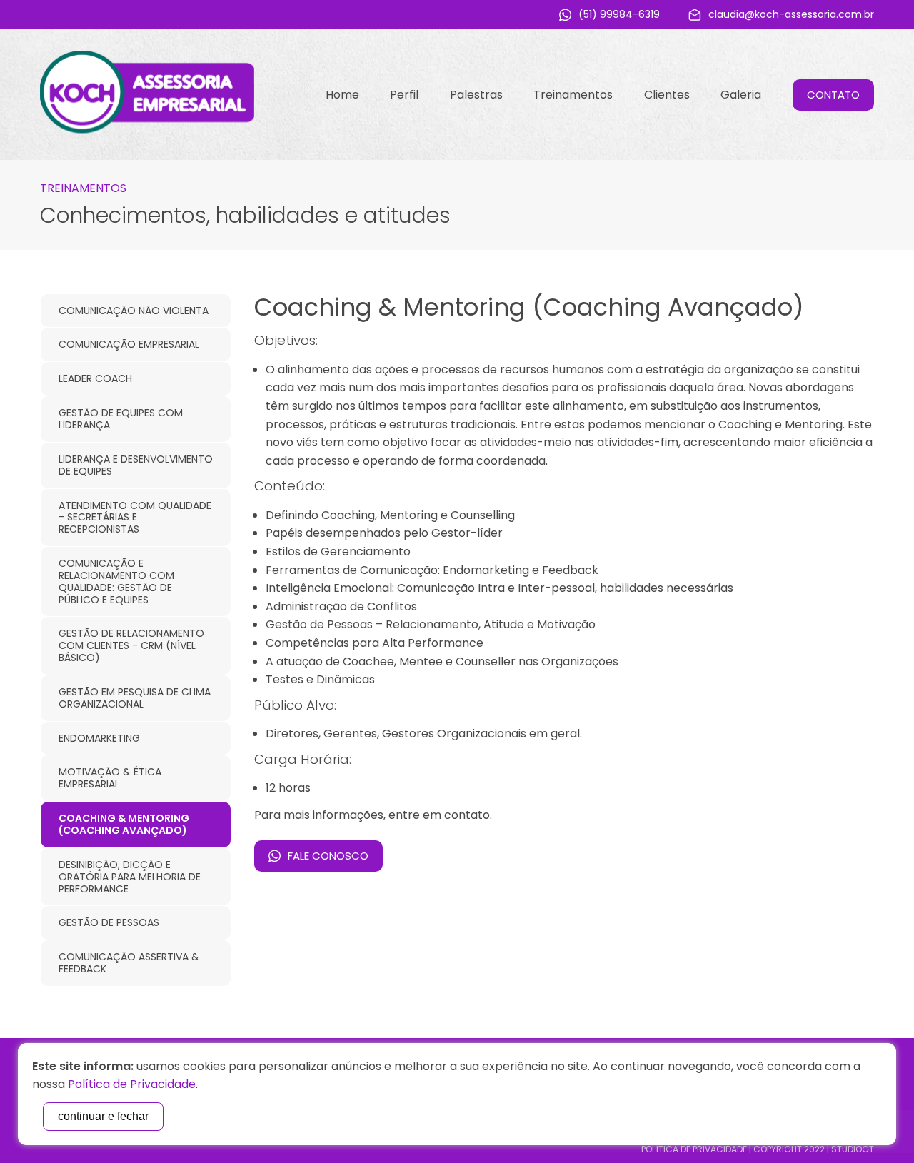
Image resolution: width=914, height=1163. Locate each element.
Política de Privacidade (694, 1149)
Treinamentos (573, 94)
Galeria (740, 94)
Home (342, 94)
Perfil (404, 94)
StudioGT (852, 1149)
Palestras (476, 94)
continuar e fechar (103, 1116)
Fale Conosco (328, 855)
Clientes (667, 94)
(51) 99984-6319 (619, 14)
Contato (833, 94)
